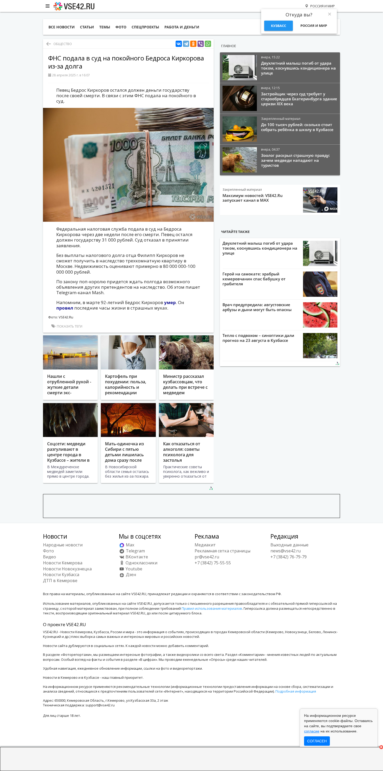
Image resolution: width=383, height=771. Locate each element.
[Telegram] (186, 44)
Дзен (130, 574)
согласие (311, 731)
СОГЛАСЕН (317, 741)
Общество (62, 43)
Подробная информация (295, 691)
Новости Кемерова (62, 563)
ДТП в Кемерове (60, 580)
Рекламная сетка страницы (222, 551)
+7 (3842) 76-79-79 (288, 557)
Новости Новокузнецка (67, 569)
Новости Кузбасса (61, 574)
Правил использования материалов (212, 608)
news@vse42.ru (285, 551)
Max (129, 545)
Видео (49, 557)
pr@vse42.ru (207, 557)
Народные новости (63, 545)
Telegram (135, 551)
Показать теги (69, 326)
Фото (48, 551)
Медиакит (205, 545)
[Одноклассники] (193, 44)
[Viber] (200, 44)
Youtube (133, 569)
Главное (228, 46)
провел (65, 308)
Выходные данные (289, 545)
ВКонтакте (136, 557)
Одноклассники (141, 563)
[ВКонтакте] (179, 44)
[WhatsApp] (208, 44)
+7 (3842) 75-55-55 (213, 563)
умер (170, 302)
